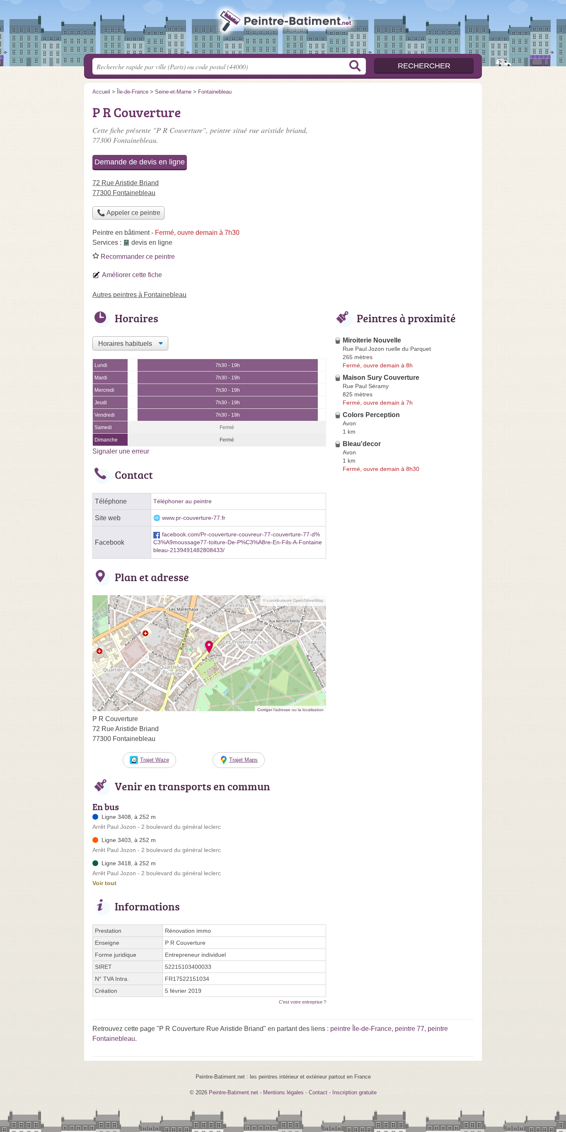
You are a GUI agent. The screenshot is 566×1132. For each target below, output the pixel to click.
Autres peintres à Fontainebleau (139, 294)
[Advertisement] (404, 160)
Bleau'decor (362, 443)
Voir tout (104, 883)
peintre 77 (409, 1028)
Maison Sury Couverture (381, 377)
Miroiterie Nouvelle (372, 340)
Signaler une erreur (120, 451)
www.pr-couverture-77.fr (193, 518)
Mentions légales (283, 1092)
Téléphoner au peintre (182, 501)
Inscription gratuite (354, 1092)
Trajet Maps (243, 760)
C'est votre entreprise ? (302, 1001)
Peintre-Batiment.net (283, 29)
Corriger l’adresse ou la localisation (290, 709)
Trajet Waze (154, 760)
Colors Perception (371, 414)
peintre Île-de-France (361, 1028)
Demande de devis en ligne (139, 162)
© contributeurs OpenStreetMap (293, 600)
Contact (318, 1092)
